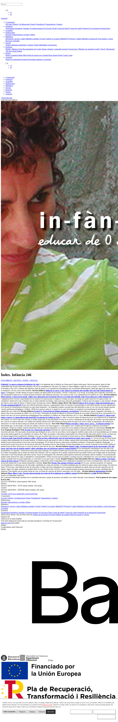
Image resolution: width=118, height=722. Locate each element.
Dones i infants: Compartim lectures (55, 49)
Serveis (8, 88)
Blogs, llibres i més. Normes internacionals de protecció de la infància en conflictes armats (42, 473)
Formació (9, 79)
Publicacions (10, 84)
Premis (8, 92)
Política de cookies (62, 515)
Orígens (15, 24)
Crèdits (93, 473)
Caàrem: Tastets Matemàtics (37, 45)
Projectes (72, 39)
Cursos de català (75, 28)
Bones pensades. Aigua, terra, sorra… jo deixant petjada (88, 424)
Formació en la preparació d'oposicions (96, 28)
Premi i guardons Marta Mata (16, 55)
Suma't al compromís (13, 59)
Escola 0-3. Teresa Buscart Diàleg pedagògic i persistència (56, 411)
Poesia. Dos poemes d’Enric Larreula (66, 463)
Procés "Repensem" (107, 49)
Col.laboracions (24, 24)
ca (11, 12)
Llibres (32, 35)
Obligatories (22, 712)
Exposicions (52, 45)
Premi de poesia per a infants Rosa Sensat (42, 55)
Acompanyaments (36, 28)
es (11, 14)
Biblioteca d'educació (89, 39)
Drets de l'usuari (76, 515)
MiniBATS (64, 39)
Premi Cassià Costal (65, 55)
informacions (101, 471)
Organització (40, 24)
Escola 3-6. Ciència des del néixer (38, 430)
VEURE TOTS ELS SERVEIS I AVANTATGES (19, 494)
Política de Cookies (47, 705)
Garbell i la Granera (52, 39)
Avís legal (51, 515)
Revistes (9, 35)
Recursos (9, 41)
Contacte (59, 24)
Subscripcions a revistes (20, 35)
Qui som (9, 24)
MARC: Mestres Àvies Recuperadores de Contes (23, 49)
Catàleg (78, 39)
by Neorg (85, 515)
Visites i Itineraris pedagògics (16, 45)
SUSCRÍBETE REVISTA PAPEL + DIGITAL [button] (19, 380)
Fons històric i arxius (105, 39)
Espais (32, 24)
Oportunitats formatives (14, 28)
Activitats (16, 41)
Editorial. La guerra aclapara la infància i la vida (20, 384)
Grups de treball (63, 28)
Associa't (4, 18)
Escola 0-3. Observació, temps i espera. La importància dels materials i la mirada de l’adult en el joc (58, 416)
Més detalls (51, 712)
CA (7, 10)
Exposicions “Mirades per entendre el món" (84, 49)
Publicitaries (42, 712)
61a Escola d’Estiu (50, 28)
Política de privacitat (40, 515)
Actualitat (9, 82)
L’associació (10, 77)
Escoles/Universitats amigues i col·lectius (36, 59)
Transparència (50, 24)
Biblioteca (9, 86)
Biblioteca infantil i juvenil (35, 39)
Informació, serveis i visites (15, 39)
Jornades (26, 28)
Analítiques (32, 712)
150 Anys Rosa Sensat (14, 51)
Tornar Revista (6, 98)
